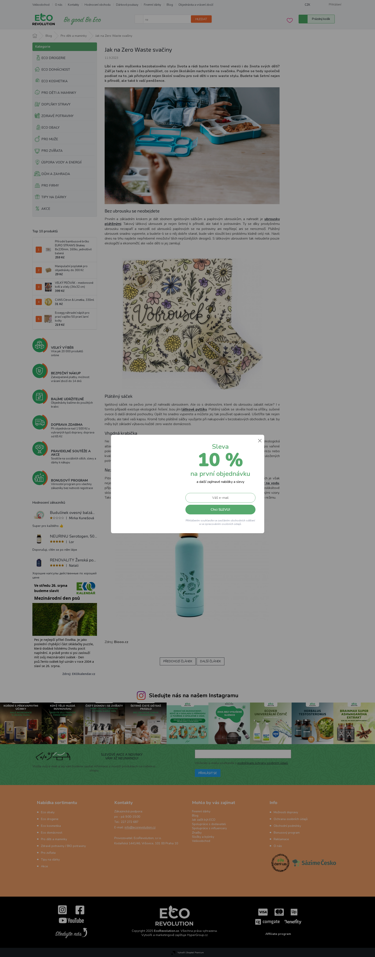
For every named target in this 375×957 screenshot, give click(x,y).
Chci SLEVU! (220, 509)
